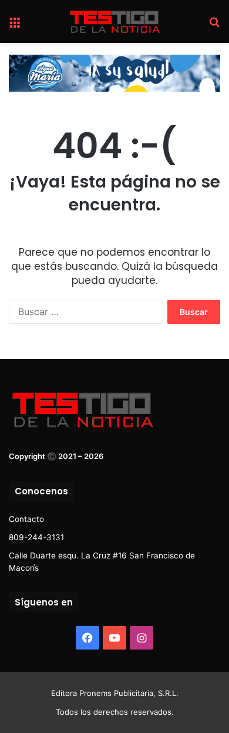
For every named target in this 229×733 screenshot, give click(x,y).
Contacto (26, 519)
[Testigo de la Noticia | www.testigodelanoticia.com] (114, 21)
